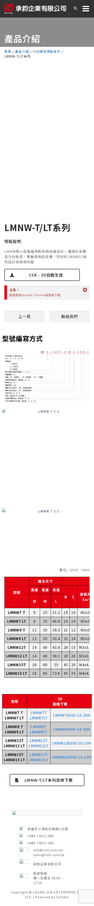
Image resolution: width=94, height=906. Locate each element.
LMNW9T (39, 726)
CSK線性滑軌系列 (47, 51)
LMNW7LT (39, 717)
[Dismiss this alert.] (85, 290)
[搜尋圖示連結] (76, 9)
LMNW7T (39, 712)
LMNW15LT (39, 759)
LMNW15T (39, 754)
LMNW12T (39, 740)
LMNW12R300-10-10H (71, 743)
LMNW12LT (39, 745)
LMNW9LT (39, 731)
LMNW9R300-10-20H (71, 729)
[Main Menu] (86, 8)
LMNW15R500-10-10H (71, 757)
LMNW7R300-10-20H (71, 715)
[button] (42, 275)
